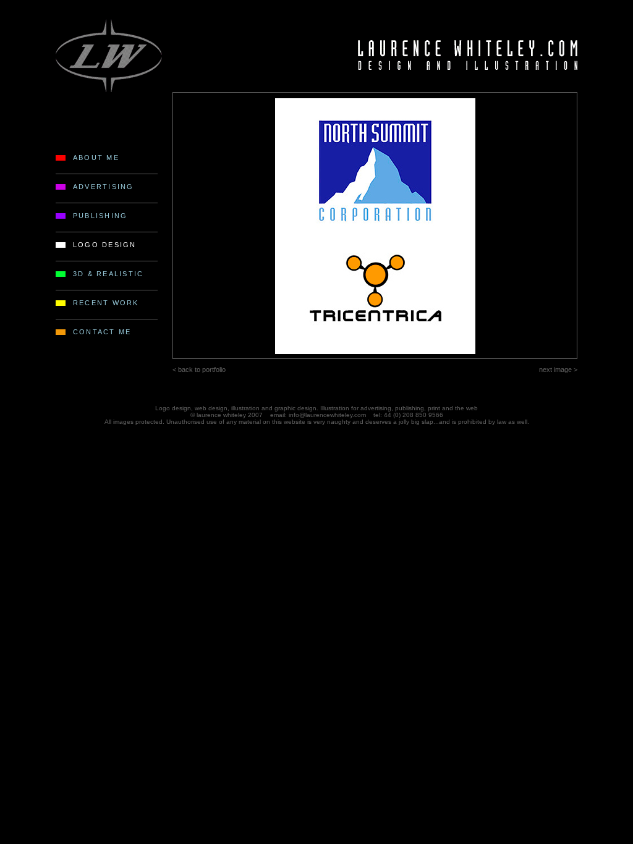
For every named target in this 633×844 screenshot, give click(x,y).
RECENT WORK (106, 302)
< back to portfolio (199, 369)
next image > (558, 369)
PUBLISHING (100, 215)
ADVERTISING (103, 186)
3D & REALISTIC (108, 273)
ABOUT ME (96, 157)
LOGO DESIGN (105, 244)
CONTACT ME (102, 331)
